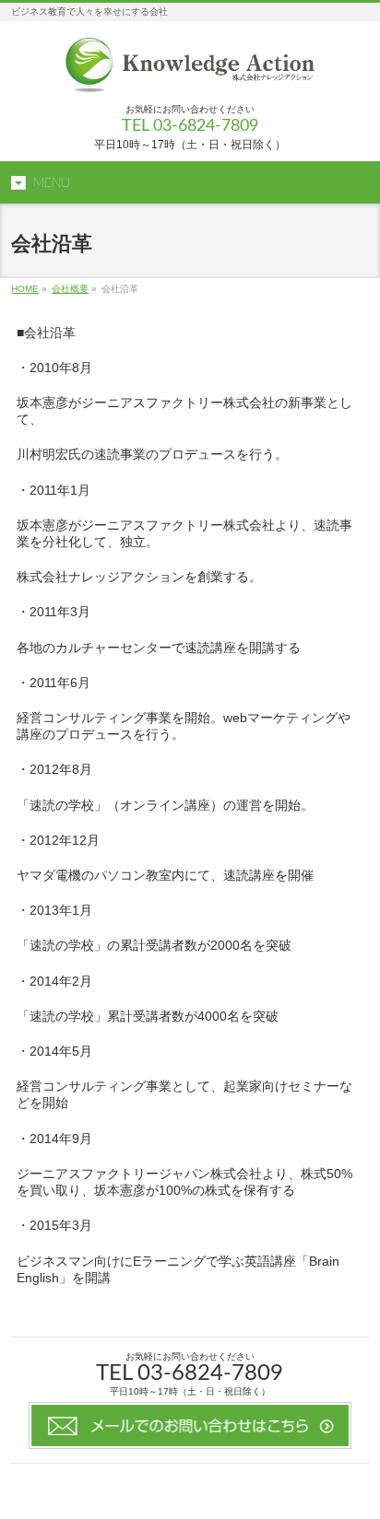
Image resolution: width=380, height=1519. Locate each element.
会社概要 (70, 289)
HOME (25, 289)
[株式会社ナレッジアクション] (190, 72)
